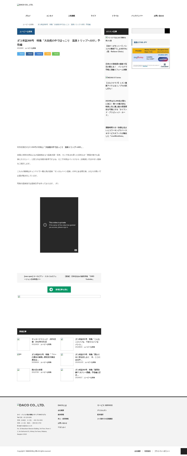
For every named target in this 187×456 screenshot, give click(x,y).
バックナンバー (137, 16)
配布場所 (100, 414)
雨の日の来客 (37, 370)
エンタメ (50, 16)
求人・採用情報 (63, 419)
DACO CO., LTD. (32, 451)
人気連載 (71, 16)
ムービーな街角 (30, 48)
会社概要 (61, 410)
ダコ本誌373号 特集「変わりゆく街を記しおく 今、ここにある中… (87, 357)
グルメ (28, 16)
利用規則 (148, 451)
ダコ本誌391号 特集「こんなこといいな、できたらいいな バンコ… (87, 341)
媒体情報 (61, 414)
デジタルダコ (101, 410)
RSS (34, 441)
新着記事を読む (62, 289)
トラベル (115, 16)
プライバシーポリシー (162, 451)
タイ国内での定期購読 (105, 419)
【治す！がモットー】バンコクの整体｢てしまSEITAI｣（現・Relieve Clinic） (116, 49)
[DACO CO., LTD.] (25, 5)
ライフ (93, 16)
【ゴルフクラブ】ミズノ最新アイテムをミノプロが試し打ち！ (116, 86)
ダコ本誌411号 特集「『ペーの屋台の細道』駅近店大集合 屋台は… (44, 357)
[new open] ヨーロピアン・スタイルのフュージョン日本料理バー (40, 277)
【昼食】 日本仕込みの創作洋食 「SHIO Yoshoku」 (79, 277)
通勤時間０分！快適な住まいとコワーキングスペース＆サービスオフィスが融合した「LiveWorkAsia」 (116, 131)
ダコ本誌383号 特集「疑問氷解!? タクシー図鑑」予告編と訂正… (88, 372)
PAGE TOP (184, 451)
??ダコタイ (62, 427)
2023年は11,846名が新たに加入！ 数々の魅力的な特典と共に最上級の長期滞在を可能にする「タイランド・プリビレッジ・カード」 (116, 108)
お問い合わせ (159, 16)
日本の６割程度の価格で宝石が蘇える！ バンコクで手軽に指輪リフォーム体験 (116, 67)
